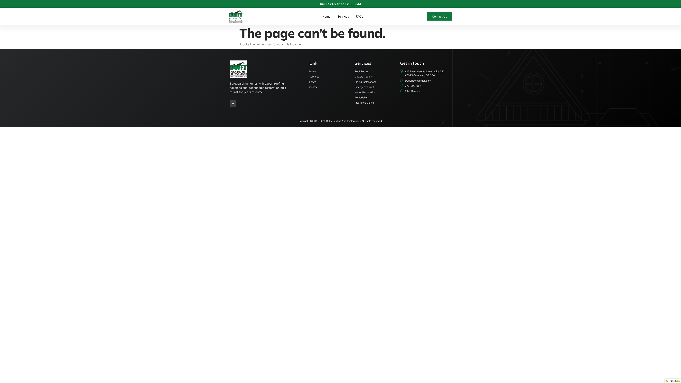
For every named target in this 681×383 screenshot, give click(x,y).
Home (326, 16)
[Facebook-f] (233, 103)
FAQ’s (359, 16)
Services (343, 16)
